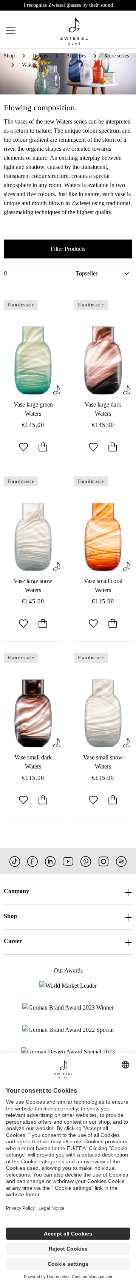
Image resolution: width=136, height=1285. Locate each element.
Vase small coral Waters (103, 585)
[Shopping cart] (131, 31)
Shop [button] (10, 916)
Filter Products (68, 249)
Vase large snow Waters (33, 585)
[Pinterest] (86, 861)
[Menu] (10, 31)
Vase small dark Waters (33, 762)
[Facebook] (32, 861)
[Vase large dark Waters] (103, 360)
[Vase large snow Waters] (33, 537)
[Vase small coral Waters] (103, 537)
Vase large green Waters (33, 409)
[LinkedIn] (50, 861)
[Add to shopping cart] (43, 448)
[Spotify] (121, 861)
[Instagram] (103, 861)
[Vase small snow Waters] (103, 713)
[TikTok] (15, 861)
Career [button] (13, 941)
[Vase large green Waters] (33, 360)
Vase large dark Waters (103, 409)
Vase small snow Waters (103, 762)
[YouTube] (68, 861)
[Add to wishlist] (23, 448)
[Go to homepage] (74, 31)
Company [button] (16, 891)
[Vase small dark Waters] (33, 713)
